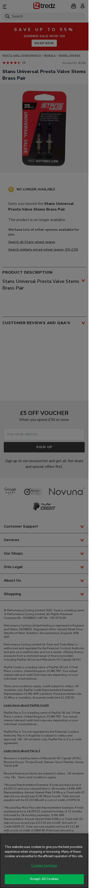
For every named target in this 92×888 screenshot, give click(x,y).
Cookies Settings (44, 866)
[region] (44, 860)
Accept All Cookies (44, 879)
